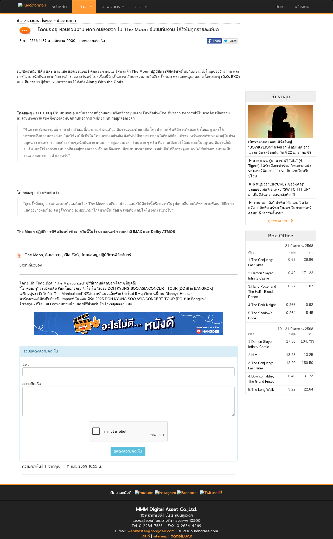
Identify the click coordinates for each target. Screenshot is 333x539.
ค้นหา (280, 7)
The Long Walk (262, 390)
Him (254, 355)
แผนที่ (145, 536)
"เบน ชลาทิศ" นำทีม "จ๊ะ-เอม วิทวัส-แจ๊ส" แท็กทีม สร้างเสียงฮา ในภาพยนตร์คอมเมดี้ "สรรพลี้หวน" (279, 208)
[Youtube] (144, 492)
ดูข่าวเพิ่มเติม (279, 221)
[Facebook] (188, 492)
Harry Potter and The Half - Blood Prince (262, 291)
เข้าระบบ (302, 7)
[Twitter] (208, 492)
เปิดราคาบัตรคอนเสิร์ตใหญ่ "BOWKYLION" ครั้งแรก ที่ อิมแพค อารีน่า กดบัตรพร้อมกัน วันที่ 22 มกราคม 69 (279, 147)
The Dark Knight (263, 305)
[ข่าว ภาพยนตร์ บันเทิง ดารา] (32, 4)
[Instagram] (165, 492)
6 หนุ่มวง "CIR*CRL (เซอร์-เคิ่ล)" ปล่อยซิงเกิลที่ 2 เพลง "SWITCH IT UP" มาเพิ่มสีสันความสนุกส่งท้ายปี (279, 189)
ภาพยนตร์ (110, 7)
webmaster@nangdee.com (151, 531)
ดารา (138, 7)
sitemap (160, 536)
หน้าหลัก (59, 7)
